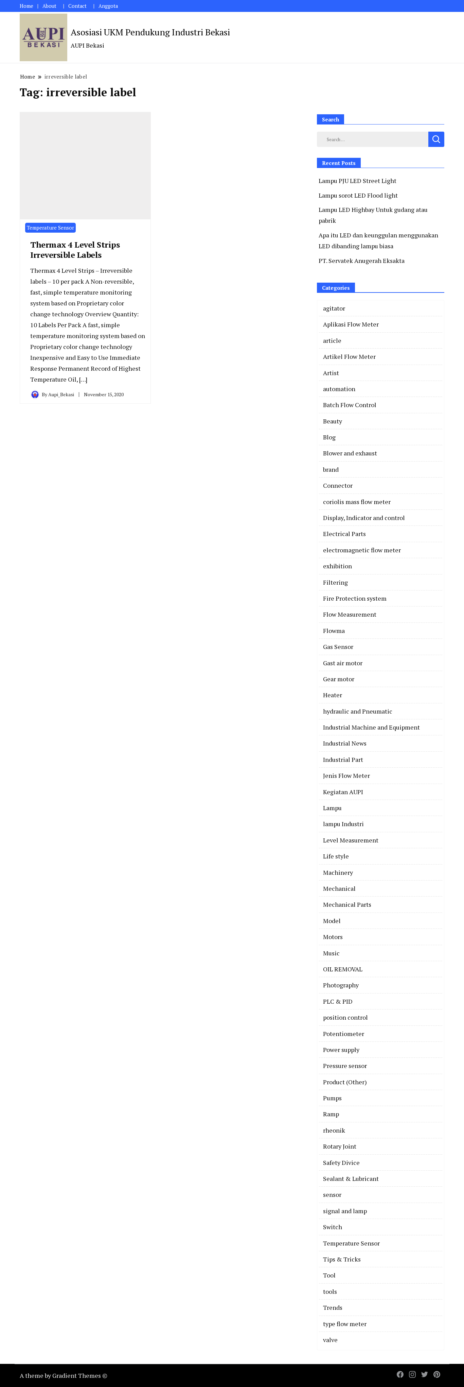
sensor (332, 1194)
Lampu (332, 808)
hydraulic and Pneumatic (357, 711)
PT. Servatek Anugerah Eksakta (362, 260)
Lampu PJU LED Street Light (357, 181)
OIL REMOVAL (342, 969)
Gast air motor (342, 663)
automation (339, 389)
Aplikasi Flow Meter (351, 324)
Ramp (331, 1114)
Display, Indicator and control (364, 518)
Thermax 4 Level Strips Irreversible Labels (75, 249)
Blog (329, 437)
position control (345, 1017)
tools (330, 1291)
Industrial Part (343, 759)
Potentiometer (343, 1034)
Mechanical (339, 888)
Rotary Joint (339, 1146)
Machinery (338, 872)
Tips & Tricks (342, 1259)
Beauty (332, 421)
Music (331, 953)
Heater (332, 695)
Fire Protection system (355, 598)
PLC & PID (338, 1001)
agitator (334, 308)
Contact (77, 6)
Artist (331, 373)
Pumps (332, 1098)
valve (330, 1340)
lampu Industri (343, 824)
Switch (332, 1227)
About (49, 6)
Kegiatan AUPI (343, 792)
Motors (333, 937)
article (332, 340)
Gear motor (338, 679)
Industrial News (345, 743)
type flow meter (345, 1324)
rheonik (334, 1130)
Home (26, 6)
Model (332, 921)
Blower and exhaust (350, 453)
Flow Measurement (349, 614)
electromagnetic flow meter (362, 550)
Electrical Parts (344, 534)
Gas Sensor (338, 646)
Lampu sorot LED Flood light (358, 195)
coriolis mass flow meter (357, 502)
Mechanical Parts (347, 904)
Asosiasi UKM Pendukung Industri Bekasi (150, 32)
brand (331, 469)
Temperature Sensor (50, 227)
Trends (332, 1307)
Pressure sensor (345, 1066)
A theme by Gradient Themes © (63, 1375)
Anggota (108, 6)
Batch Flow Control (349, 405)
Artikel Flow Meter (349, 356)
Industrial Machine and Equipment (371, 727)
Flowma (334, 630)
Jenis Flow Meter (346, 775)
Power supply (341, 1050)
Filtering (335, 582)
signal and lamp (345, 1211)
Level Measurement (350, 840)
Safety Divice (341, 1162)
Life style (336, 856)
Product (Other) (345, 1082)
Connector (338, 485)
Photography (341, 985)
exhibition (337, 566)
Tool (329, 1275)
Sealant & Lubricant (351, 1178)
